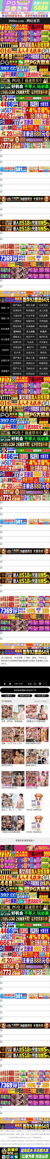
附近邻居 (17, 326)
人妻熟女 (17, 321)
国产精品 (17, 305)
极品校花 (17, 374)
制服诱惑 (43, 363)
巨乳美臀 (43, 316)
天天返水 (43, 342)
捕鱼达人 (17, 337)
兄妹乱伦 (30, 368)
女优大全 (30, 353)
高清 (29, 684)
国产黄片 (17, 358)
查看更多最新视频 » (25, 840)
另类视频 (43, 321)
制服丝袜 (30, 321)
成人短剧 (43, 368)
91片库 (17, 353)
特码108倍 (25, 696)
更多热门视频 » (41, 701)
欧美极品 (30, 310)
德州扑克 (43, 337)
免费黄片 (43, 358)
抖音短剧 (17, 347)
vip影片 (8, 696)
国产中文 (17, 368)
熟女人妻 (30, 358)
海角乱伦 (30, 363)
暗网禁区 (17, 363)
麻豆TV (30, 347)
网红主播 (30, 305)
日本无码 (43, 305)
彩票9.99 (17, 342)
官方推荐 (5, 339)
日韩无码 (43, 374)
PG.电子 (42, 696)
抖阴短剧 (30, 374)
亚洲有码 (17, 310)
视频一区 (5, 308)
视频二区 (5, 318)
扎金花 (30, 342)
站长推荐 (5, 329)
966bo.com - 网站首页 (24, 21)
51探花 (43, 347)
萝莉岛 (43, 353)
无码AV (5, 350)
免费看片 (5, 371)
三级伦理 (17, 316)
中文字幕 (30, 316)
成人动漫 (43, 310)
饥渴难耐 (30, 326)
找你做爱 (43, 326)
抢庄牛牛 (30, 337)
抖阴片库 (5, 360)
